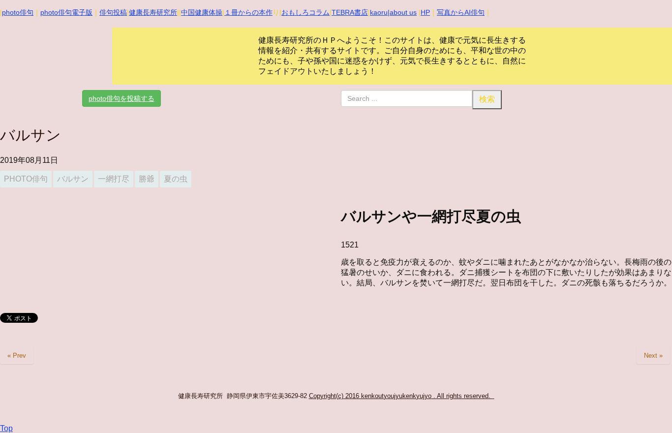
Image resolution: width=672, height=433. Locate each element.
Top (6, 428)
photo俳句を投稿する (121, 98)
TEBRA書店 (350, 12)
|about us (402, 12)
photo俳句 (17, 12)
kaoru (379, 12)
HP (425, 12)
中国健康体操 (201, 12)
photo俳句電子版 (66, 12)
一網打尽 (113, 179)
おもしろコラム (305, 12)
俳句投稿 (113, 12)
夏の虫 (175, 179)
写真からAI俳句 (461, 12)
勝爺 (146, 179)
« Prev (16, 355)
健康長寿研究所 (153, 12)
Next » (653, 355)
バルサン (73, 179)
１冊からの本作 (248, 12)
